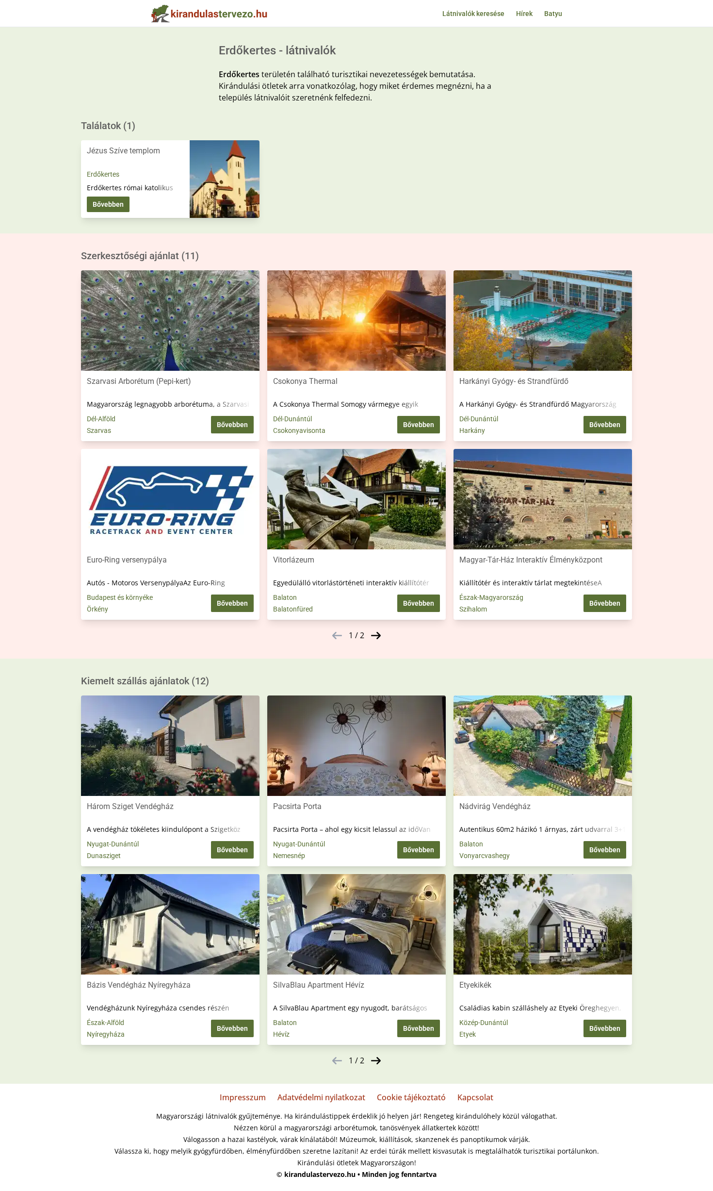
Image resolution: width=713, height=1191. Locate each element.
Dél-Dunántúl (292, 419)
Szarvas (99, 430)
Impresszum (243, 1097)
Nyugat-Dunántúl (113, 844)
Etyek (467, 1034)
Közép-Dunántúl (483, 1022)
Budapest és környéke (120, 597)
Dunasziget (104, 856)
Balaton (285, 597)
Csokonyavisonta (299, 430)
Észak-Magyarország (491, 597)
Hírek (524, 13)
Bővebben (108, 204)
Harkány (472, 430)
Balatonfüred (293, 609)
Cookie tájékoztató (411, 1097)
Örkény (97, 609)
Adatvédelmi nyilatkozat (321, 1097)
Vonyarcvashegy (484, 856)
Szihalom (473, 609)
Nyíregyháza (106, 1034)
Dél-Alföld (101, 419)
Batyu (553, 13)
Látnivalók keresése (473, 13)
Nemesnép (289, 856)
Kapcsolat (475, 1097)
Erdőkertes (103, 174)
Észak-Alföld (105, 1022)
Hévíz (281, 1034)
